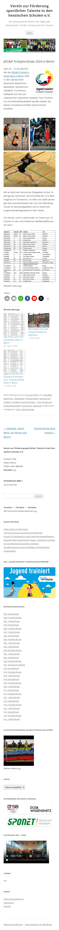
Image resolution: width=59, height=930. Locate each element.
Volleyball (37, 405)
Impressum (9, 902)
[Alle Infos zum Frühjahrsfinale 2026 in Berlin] (14, 324)
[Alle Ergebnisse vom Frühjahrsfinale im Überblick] (38, 320)
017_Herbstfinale (11, 690)
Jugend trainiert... (28, 402)
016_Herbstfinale (11, 701)
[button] (7, 298)
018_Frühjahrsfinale (12, 683)
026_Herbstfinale (11, 614)
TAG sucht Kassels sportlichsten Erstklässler (23, 532)
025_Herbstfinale (11, 625)
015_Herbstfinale (11, 712)
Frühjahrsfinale (31, 398)
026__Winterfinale (12, 621)
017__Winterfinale (12, 697)
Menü (29, 33)
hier (20, 285)
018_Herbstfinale (11, 679)
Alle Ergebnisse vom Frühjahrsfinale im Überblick (38, 331)
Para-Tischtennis (44, 402)
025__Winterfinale (12, 632)
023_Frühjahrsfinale (12, 650)
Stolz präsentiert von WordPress (38, 924)
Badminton (9, 398)
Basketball (19, 398)
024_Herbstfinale (11, 635)
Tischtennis (27, 405)
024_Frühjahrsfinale (25, 409)
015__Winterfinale (12, 719)
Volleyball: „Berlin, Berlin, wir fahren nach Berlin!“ (15, 432)
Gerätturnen (45, 398)
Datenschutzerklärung (14, 899)
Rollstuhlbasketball (12, 405)
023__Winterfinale (12, 654)
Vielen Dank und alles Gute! (16, 529)
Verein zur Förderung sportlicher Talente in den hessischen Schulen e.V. (29, 11)
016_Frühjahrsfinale (12, 704)
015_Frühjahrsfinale (12, 715)
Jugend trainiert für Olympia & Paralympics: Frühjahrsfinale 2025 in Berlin (14, 378)
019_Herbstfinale (11, 668)
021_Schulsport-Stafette (14, 664)
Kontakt (7, 906)
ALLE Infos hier (10, 484)
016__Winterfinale (12, 708)
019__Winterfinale (12, 675)
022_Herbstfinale (11, 657)
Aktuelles (48, 395)
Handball (16, 402)
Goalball (7, 402)
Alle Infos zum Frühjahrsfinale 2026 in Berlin (14, 339)
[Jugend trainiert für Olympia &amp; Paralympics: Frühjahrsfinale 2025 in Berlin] (14, 361)
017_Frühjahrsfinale (12, 693)
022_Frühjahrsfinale (12, 661)
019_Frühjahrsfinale (12, 672)
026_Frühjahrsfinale (12, 617)
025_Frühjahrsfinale (12, 628)
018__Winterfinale (12, 686)
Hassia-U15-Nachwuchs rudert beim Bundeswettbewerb (29, 536)
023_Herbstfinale (11, 646)
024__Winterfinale (12, 643)
